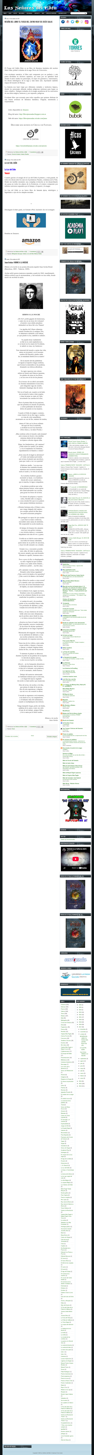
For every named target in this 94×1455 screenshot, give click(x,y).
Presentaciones (65, 1057)
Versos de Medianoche (67, 1070)
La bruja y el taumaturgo (67, 1170)
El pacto (63, 1161)
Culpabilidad (66, 724)
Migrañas (65, 699)
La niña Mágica (65, 1180)
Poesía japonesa (65, 1376)
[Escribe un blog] (39, 152)
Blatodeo (63, 1113)
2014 (80, 1086)
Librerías (63, 1130)
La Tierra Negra (65, 1322)
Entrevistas (64, 1163)
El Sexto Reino (65, 1260)
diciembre (83, 1029)
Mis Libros (21, 13)
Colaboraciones (65, 1051)
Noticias (36, 253)
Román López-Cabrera (67, 1394)
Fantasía (23, 154)
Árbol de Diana (65, 1440)
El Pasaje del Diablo (66, 1053)
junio (81, 1066)
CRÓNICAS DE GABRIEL (70, 615)
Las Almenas (66, 663)
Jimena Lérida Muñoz (66, 1311)
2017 (80, 1027)
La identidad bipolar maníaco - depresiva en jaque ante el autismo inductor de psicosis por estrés (74, 742)
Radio (62, 1385)
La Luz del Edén (30, 253)
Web (43, 13)
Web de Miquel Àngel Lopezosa (72, 772)
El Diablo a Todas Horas (69, 664)
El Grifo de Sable (67, 635)
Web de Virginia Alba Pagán (71, 775)
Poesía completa (65, 1197)
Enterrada (63, 1286)
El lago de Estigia (65, 1271)
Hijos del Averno (65, 1305)
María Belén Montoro (69, 688)
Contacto (37, 13)
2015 (80, 1083)
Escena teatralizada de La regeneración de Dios (75, 735)
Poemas (63, 1087)
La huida (63, 1332)
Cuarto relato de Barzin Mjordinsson (72, 636)
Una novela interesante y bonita (71, 571)
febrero (82, 1075)
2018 (80, 1024)
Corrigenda (66, 603)
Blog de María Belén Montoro (71, 581)
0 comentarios (33, 152)
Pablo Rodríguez (65, 1371)
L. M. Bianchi (64, 1165)
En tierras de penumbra (67, 1081)
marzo (82, 1073)
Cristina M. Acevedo (68, 608)
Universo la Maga (68, 753)
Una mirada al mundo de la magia (72, 748)
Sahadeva (63, 1398)
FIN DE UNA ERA (67, 582)
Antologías (64, 1152)
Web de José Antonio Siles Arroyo (72, 765)
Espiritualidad (64, 1123)
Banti (62, 1233)
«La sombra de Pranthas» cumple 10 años (73, 658)
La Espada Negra (65, 1128)
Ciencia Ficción (65, 1036)
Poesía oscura (65, 1378)
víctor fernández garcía (67, 1436)
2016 (80, 1081)
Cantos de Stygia (65, 1237)
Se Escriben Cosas (68, 723)
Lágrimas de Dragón (66, 1361)
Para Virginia (64, 1195)
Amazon (26, 110)
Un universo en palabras (70, 739)
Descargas (29, 13)
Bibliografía (14, 253)
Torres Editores (65, 1208)
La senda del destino (66, 1345)
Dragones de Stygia (66, 1079)
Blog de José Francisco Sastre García (73, 575)
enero (82, 1078)
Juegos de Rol (65, 1126)
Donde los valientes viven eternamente (74, 622)
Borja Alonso (64, 1235)
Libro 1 (63, 1352)
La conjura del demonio (67, 1324)
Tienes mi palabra (68, 734)
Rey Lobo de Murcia (66, 1202)
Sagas (62, 1141)
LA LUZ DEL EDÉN (11, 162)
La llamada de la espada (69, 657)
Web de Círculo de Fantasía (70, 760)
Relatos (40, 253)
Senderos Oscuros (66, 1040)
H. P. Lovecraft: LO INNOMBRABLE (78, 487)
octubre (82, 1034)
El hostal (63, 1269)
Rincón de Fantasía (68, 720)
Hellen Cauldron (67, 647)
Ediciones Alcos (62, 13)
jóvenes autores (65, 1431)
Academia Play (65, 1150)
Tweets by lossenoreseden (68, 839)
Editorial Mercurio (65, 1256)
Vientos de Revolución (67, 1210)
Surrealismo (64, 1145)
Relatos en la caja (65, 1389)
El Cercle (63, 1258)
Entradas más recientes (11, 736)
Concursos (64, 1038)
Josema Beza (64, 1315)
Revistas (63, 1090)
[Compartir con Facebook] (42, 152)
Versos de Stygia (65, 1148)
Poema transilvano (66, 1374)
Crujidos (63, 1246)
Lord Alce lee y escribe (69, 679)
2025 (80, 1007)
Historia (63, 1074)
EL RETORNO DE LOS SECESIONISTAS (73, 576)
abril (81, 1071)
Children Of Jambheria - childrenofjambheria (69, 600)
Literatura (63, 1356)
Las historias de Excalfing (70, 668)
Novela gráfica (65, 1193)
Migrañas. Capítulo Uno (69, 701)
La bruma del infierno (66, 1174)
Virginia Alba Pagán (66, 1034)
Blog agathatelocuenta (69, 569)
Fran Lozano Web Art (69, 640)
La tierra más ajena (66, 1349)
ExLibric (63, 1290)
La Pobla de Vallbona (66, 1320)
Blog (10, 13)
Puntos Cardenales (66, 1383)
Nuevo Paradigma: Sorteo (69, 680)
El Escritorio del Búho (69, 629)
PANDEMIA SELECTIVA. (69, 631)
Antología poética (65, 1226)
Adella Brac (66, 564)
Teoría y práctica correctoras (70, 604)
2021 (80, 1017)
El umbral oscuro (65, 1098)
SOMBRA (65, 749)
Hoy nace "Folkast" (67, 690)
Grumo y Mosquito (66, 1300)
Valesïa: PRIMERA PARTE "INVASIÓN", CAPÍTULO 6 (75, 550)
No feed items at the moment (70, 779)
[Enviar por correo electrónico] (37, 152)
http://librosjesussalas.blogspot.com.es (32, 114)
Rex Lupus (64, 1199)
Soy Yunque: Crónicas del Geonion (73, 728)
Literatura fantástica (66, 1062)
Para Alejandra (65, 1135)
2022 (80, 1014)
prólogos (63, 1433)
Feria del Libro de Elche (67, 1296)
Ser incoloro (64, 1400)
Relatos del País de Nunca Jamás (72, 713)
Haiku (62, 1303)
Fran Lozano (60, 1453)
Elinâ (62, 1025)
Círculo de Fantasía (51, 13)
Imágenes (63, 1077)
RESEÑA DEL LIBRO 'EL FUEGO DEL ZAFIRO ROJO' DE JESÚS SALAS (28, 21)
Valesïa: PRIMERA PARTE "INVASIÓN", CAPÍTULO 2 (75, 465)
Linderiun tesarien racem (70, 676)
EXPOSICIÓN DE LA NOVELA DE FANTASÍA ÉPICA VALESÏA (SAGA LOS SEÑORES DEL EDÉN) (77, 512)
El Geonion (65, 730)
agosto (82, 1061)
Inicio (5, 13)
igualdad (63, 1429)
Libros (62, 1085)
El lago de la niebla (66, 1158)
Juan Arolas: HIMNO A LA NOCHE (16, 262)
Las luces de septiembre (69, 695)
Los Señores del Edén (19, 152)
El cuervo (63, 1267)
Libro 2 (63, 1354)
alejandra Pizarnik (65, 1092)
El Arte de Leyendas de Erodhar (71, 653)
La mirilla (63, 1334)
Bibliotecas (64, 1060)
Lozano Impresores (66, 1358)
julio (81, 1063)
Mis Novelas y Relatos (69, 705)
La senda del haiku (66, 1347)
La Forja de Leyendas (69, 652)
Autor (15, 13)
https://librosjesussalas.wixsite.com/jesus (33, 118)
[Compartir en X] (41, 152)
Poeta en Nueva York (66, 1380)
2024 (80, 1009)
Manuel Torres (64, 1367)
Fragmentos (64, 1027)
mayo (82, 1068)
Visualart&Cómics (65, 1423)
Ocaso (62, 1369)
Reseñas (27, 154)
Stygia (62, 1143)
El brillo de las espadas (67, 1263)
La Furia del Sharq (66, 1317)
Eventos (63, 1043)
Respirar (63, 1392)
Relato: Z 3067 (66, 706)
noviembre (83, 1031)
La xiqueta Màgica (66, 1182)
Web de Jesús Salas (68, 763)
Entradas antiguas (52, 736)
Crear (62, 1243)
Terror (62, 1013)
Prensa (63, 1029)
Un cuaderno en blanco (67, 1402)
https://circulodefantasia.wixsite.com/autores (31, 146)
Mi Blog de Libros (68, 694)
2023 (80, 1012)
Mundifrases (66, 710)
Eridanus (63, 1288)
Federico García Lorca (67, 1292)
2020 (80, 1019)
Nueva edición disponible (69, 672)
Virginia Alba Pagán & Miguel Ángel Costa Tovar (67, 1216)
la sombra (63, 1220)
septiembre (83, 1058)
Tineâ (62, 1104)
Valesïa (63, 1011)
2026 (80, 1005)
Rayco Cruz (64, 1387)
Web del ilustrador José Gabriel (72, 778)
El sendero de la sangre (67, 1094)
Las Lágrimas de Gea (69, 671)
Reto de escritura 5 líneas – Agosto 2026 (73, 565)
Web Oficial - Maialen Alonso (71, 783)
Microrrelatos (64, 1132)
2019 (80, 1022)
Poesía (13, 729)
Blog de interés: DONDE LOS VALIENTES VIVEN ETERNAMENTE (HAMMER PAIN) (78, 454)
